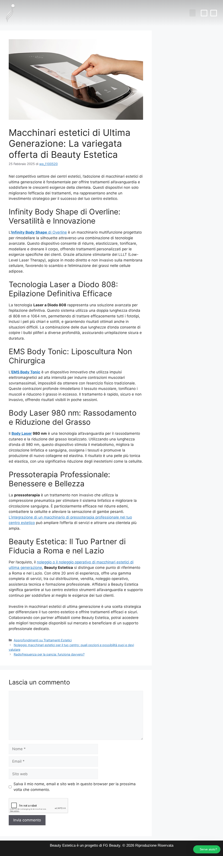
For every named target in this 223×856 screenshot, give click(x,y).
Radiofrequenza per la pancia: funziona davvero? (49, 654)
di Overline (39, 232)
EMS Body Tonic (25, 372)
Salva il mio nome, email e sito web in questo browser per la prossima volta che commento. (75, 787)
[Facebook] (204, 13)
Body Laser (22, 433)
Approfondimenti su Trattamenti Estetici (43, 640)
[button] (192, 13)
